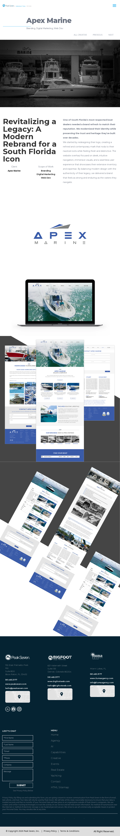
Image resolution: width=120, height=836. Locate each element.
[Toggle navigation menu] (114, 5)
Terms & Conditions (69, 831)
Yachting (56, 775)
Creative (56, 758)
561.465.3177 (11, 680)
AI (52, 746)
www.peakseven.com (15, 684)
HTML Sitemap (60, 787)
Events (55, 764)
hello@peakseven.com (16, 688)
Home (55, 734)
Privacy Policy (50, 831)
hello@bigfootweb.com (59, 686)
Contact (56, 781)
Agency (55, 740)
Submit (21, 785)
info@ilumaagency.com (102, 682)
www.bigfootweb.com (59, 681)
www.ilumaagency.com (101, 678)
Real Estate (57, 769)
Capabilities (58, 752)
